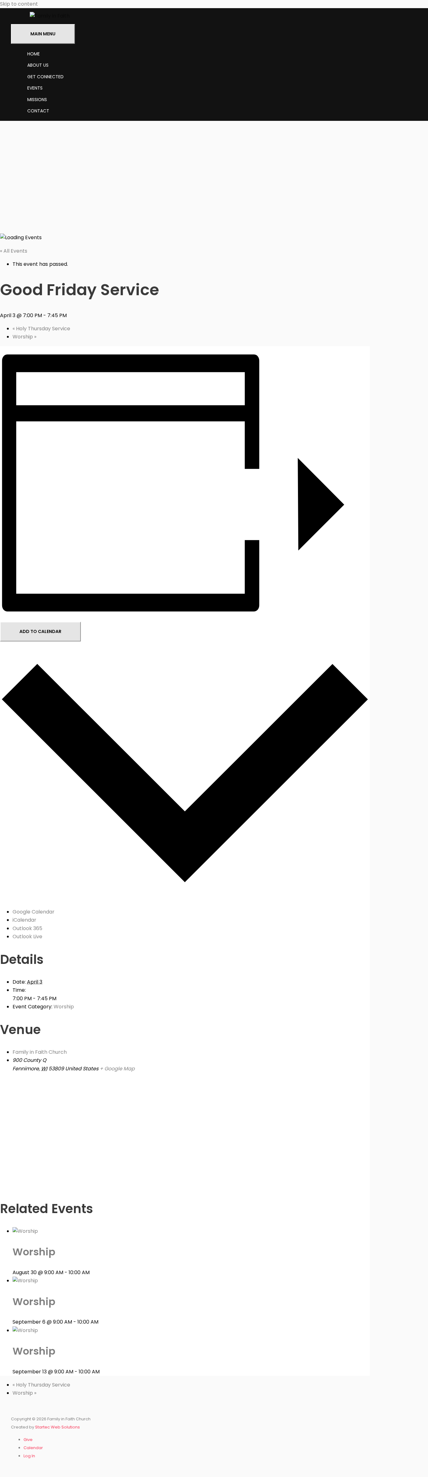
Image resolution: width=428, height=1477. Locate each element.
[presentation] (25, 1231)
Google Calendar (34, 911)
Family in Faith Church (40, 1052)
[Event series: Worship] (93, 1272)
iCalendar (24, 920)
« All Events (13, 251)
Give (28, 1440)
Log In (29, 1456)
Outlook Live (27, 936)
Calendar (33, 1448)
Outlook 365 (27, 928)
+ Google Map (117, 1068)
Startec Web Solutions (57, 1427)
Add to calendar (40, 631)
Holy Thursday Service (41, 328)
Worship (24, 336)
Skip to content (19, 4)
